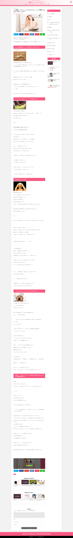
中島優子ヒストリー (51, 54)
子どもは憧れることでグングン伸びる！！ (17, 485)
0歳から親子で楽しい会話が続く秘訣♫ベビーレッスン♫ (40, 500)
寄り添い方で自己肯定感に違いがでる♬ (41, 485)
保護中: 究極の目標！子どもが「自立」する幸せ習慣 (25, 485)
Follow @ (29, 462)
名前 (14, 519)
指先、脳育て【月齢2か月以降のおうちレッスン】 (54, 39)
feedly (29, 465)
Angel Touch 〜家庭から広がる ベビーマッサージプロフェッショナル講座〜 (56, 86)
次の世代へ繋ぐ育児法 (52, 45)
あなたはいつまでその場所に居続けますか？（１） (33, 485)
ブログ (15, 474)
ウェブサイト (15, 524)
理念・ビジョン (51, 51)
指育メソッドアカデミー (37, 2)
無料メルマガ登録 (51, 48)
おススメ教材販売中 (52, 13)
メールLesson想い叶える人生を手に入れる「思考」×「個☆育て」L (54, 23)
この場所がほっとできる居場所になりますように (33, 499)
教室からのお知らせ (52, 42)
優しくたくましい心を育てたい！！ (25, 499)
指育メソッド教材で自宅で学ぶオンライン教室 (54, 31)
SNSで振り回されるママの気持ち (17, 499)
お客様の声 (50, 16)
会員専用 (50, 27)
